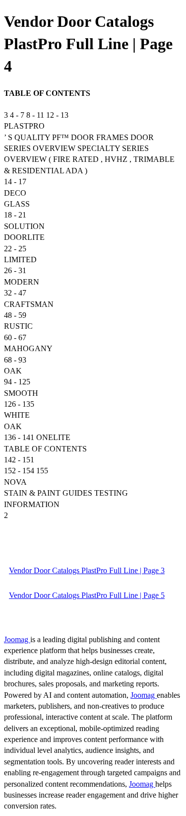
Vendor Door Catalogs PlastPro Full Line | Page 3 (87, 570)
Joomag (17, 639)
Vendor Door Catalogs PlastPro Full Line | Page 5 (87, 595)
